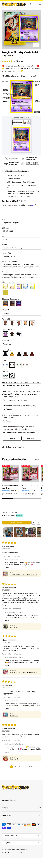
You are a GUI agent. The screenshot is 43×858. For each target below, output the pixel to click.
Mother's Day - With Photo (30, 486)
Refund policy (24, 853)
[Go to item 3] (30, 532)
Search (4, 853)
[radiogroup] (21, 289)
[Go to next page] (35, 766)
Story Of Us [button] (14, 627)
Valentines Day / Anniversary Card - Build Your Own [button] (23, 672)
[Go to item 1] (8, 532)
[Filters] (34, 522)
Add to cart (31, 438)
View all (38, 459)
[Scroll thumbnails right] (38, 532)
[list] (21, 29)
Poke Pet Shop (11, 849)
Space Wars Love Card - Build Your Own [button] (23, 575)
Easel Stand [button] (14, 759)
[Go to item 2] (19, 532)
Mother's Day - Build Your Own (10, 486)
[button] (35, 4)
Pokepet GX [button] (14, 716)
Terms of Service (13, 853)
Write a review (16, 523)
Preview (12, 438)
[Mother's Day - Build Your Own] (10, 473)
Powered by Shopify (21, 849)
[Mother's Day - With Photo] (30, 473)
